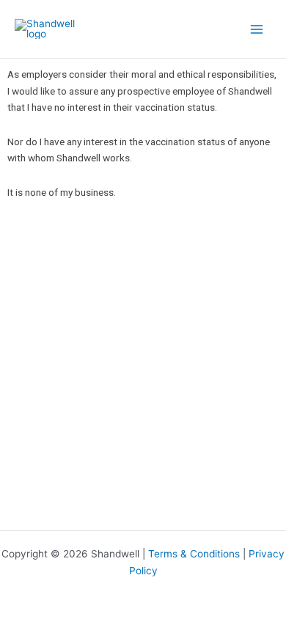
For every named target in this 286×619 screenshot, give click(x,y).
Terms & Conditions (194, 554)
